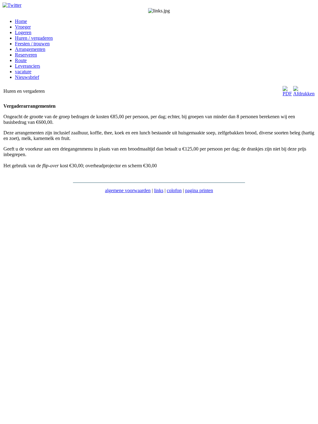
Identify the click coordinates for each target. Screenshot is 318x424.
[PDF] (287, 93)
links (158, 190)
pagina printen (199, 190)
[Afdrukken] (304, 93)
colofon (174, 190)
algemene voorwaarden (128, 190)
